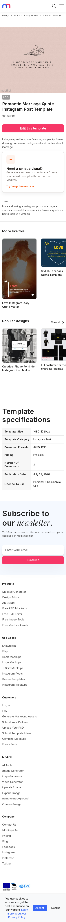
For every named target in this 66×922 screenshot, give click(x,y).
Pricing (6, 835)
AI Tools (7, 765)
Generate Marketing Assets (19, 716)
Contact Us (9, 824)
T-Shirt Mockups (12, 668)
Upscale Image (11, 787)
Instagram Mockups (14, 684)
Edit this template (33, 128)
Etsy (5, 651)
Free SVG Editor (12, 614)
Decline (55, 907)
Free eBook (9, 744)
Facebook (8, 847)
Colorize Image (11, 804)
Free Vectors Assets (15, 625)
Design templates (11, 15)
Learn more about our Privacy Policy (18, 913)
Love (5, 206)
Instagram (8, 852)
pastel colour (10, 213)
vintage (25, 213)
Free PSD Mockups (14, 608)
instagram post (31, 15)
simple (31, 210)
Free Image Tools (13, 619)
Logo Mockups (11, 662)
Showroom (9, 645)
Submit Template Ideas (16, 733)
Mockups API (10, 830)
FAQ (4, 711)
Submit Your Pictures (15, 722)
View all (55, 322)
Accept (39, 907)
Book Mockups (11, 657)
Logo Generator (12, 776)
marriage (49, 206)
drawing (16, 206)
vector (6, 210)
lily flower (43, 210)
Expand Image (11, 793)
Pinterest (8, 858)
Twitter (6, 863)
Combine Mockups (14, 738)
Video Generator (12, 782)
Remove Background (15, 798)
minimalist (18, 210)
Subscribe (33, 559)
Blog (5, 841)
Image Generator (13, 770)
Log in (6, 705)
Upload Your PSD (13, 727)
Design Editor (10, 597)
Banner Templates (13, 679)
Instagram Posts (12, 673)
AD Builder (8, 603)
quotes (56, 210)
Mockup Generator (14, 591)
